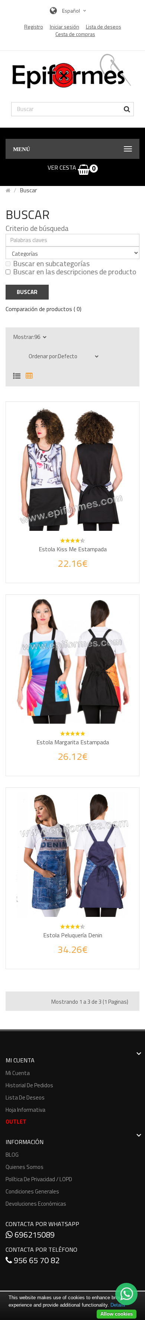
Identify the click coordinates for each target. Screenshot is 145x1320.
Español (71, 10)
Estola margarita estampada (72, 742)
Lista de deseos (25, 1097)
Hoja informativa (25, 1109)
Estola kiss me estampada (73, 549)
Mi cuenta (18, 1073)
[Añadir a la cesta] (55, 571)
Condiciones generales (32, 1191)
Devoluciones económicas (36, 1203)
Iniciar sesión (64, 26)
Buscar (28, 190)
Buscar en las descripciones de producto (74, 271)
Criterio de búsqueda (37, 228)
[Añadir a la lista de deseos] (72, 570)
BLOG (12, 1154)
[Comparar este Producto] (89, 570)
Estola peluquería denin (72, 935)
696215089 (34, 1234)
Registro (33, 26)
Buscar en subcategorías (51, 263)
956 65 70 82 (35, 1260)
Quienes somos (25, 1167)
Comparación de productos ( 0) (43, 308)
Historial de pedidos (29, 1085)
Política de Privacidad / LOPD (39, 1179)
